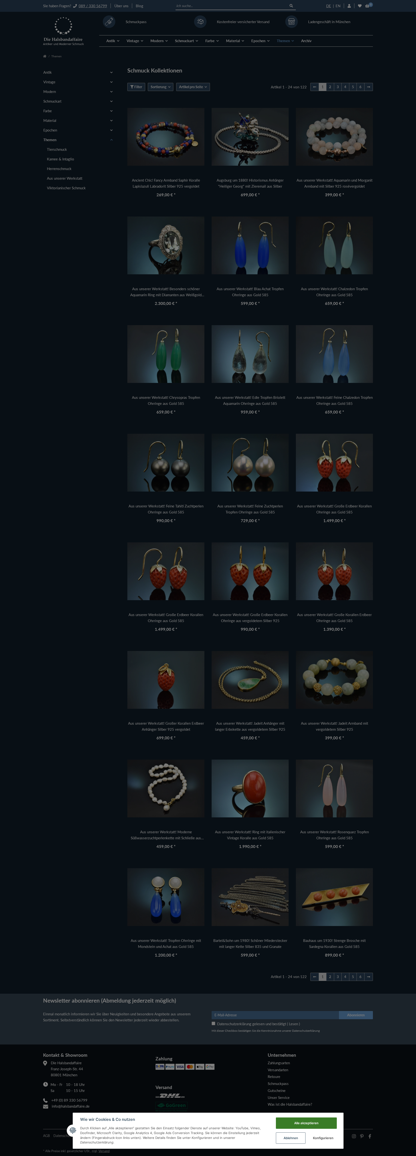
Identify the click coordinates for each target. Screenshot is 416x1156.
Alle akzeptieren (306, 1123)
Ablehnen (291, 1138)
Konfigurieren (323, 1138)
